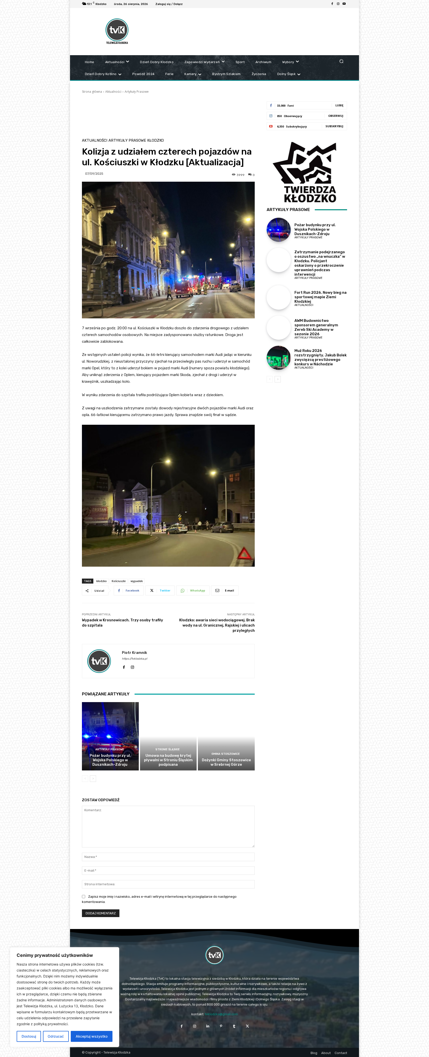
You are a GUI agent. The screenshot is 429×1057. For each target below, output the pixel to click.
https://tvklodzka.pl (134, 658)
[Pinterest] (221, 1026)
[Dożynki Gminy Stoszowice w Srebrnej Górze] (226, 736)
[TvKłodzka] (214, 955)
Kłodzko (155, 140)
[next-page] (93, 778)
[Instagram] (338, 4)
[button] (341, 61)
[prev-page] (85, 778)
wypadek (137, 581)
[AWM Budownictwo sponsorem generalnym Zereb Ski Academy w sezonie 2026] (279, 328)
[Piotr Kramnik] (102, 661)
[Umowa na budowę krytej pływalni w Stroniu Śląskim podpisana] (168, 736)
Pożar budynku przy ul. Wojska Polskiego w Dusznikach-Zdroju (110, 760)
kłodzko (101, 581)
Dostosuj (29, 1036)
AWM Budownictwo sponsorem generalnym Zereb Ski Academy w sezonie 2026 (316, 327)
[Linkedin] (208, 1026)
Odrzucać (56, 1036)
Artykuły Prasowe (137, 91)
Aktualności (113, 91)
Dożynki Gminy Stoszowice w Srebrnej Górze (226, 762)
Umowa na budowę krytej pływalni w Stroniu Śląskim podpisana (168, 760)
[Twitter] (247, 1026)
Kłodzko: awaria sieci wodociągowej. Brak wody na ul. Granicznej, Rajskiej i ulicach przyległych (217, 625)
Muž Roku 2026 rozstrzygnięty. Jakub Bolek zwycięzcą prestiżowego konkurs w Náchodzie (320, 357)
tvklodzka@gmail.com (221, 1014)
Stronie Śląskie (167, 749)
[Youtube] (344, 4)
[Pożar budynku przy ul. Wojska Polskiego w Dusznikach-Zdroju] (110, 736)
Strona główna (92, 91)
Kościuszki (119, 581)
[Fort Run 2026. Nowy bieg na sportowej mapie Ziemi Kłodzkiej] (279, 297)
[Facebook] (332, 4)
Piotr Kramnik (134, 652)
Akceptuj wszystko (91, 1036)
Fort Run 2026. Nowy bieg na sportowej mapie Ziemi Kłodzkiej (320, 297)
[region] (64, 997)
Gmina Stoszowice (226, 754)
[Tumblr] (234, 1026)
